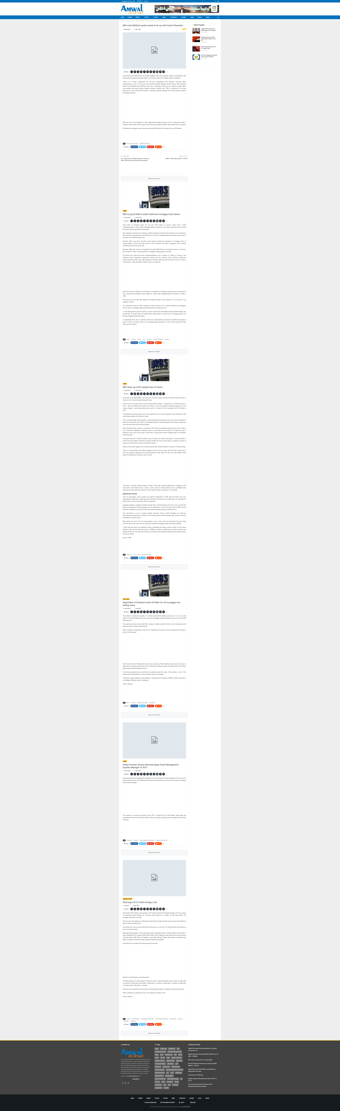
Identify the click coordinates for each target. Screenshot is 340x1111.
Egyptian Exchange (160, 1060)
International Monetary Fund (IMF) (174, 1069)
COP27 (182, 1102)
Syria (165, 1084)
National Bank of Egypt (172, 1078)
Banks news (129, 554)
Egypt (168, 1057)
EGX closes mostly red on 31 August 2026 (200, 1060)
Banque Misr (172, 1048)
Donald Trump (168, 1054)
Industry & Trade (127, 898)
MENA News (179, 1072)
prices (163, 1081)
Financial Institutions (160, 1063)
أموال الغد (146, 1)
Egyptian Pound (170, 1060)
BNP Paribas (126, 1021)
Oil (181, 1078)
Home (122, 17)
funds (144, 339)
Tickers (130, 17)
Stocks (155, 17)
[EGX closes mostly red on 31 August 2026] (196, 49)
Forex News (170, 1063)
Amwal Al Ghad (186, 1106)
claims (139, 339)
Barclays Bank (173, 1018)
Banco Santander (135, 1018)
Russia (176, 1081)
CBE (178, 1048)
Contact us (140, 1)
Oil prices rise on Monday (195, 1075)
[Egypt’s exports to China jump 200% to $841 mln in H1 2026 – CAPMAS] (196, 39)
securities (167, 339)
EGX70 (156, 1057)
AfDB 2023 (193, 1102)
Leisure (183, 17)
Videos (199, 17)
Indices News (166, 1066)
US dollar (166, 1087)
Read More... (136, 1079)
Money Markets (169, 1075)
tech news (175, 1084)
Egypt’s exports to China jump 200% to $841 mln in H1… (208, 39)
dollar (161, 1054)
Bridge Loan (133, 1021)
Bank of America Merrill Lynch (147, 1018)
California (134, 339)
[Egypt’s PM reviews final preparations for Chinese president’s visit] (196, 31)
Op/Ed (192, 17)
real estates (133, 702)
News (164, 17)
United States (152, 702)
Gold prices (158, 1066)
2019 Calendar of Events (167, 1102)
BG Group (180, 1018)
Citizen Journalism (150, 1102)
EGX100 (163, 1057)
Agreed (128, 1018)
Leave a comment (155, 178)
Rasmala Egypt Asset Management (147, 840)
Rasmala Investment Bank (132, 143)
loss (135, 554)
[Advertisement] (114, 45)
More (207, 17)
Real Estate (126, 599)
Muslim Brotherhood (160, 1078)
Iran (167, 1072)
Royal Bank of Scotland (144, 143)
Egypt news (179, 1060)
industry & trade (175, 1066)
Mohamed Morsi (159, 1075)
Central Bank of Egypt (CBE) (174, 1051)
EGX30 (180, 1054)
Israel (172, 1072)
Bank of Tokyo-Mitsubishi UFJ (162, 1018)
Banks (184, 29)
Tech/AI (146, 17)
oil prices (157, 1081)
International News (159, 1072)
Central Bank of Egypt (160, 1051)
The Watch (173, 17)
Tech (169, 1084)
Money (138, 17)
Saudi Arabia (158, 1084)
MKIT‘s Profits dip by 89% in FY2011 (177, 158)
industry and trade (159, 1069)
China (156, 1054)
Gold (177, 1063)
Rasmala (136, 840)
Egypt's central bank (177, 1057)
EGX (175, 1054)
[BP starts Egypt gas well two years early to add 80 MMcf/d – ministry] (196, 57)
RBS (139, 554)
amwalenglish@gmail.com (133, 1076)
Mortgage (149, 339)
